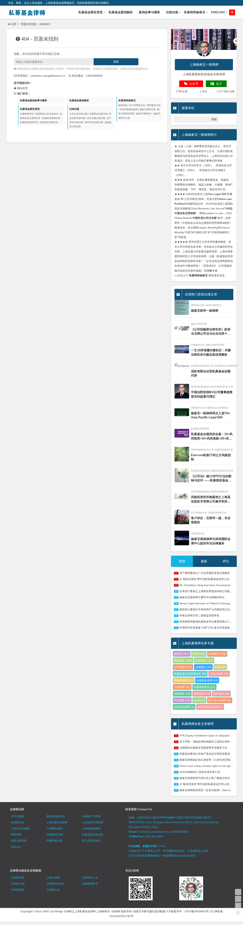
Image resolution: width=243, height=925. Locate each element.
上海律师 (182, 686)
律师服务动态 (154, 105)
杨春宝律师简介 (144, 113)
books (199, 700)
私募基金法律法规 (98, 113)
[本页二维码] (238, 912)
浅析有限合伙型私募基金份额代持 (210, 373)
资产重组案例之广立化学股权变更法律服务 (204, 572)
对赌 (220, 667)
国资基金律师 (184, 706)
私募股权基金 (204, 686)
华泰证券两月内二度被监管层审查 (199, 615)
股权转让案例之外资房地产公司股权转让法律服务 (208, 609)
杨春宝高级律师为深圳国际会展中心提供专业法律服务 (210, 541)
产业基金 (182, 700)
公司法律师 (219, 673)
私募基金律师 (207, 680)
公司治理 (183, 667)
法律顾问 (203, 667)
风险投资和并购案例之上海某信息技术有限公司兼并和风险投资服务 (210, 499)
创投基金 (182, 693)
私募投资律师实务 (51, 118)
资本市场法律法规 (94, 122)
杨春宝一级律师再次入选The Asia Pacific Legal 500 (210, 415)
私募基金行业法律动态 (46, 113)
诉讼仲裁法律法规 (96, 118)
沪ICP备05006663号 (196, 911)
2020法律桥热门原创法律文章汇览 (199, 771)
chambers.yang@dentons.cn (48, 75)
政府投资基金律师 (210, 706)
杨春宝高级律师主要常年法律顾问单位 (202, 597)
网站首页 (22, 88)
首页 (14, 24)
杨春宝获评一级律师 (204, 310)
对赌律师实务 (27, 113)
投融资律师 (183, 680)
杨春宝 (181, 653)
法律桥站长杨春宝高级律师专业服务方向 (203, 747)
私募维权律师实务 (29, 122)
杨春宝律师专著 (147, 109)
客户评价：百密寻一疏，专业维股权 (210, 520)
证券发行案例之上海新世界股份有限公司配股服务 (208, 591)
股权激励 (221, 693)
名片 (219, 83)
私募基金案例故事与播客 (33, 100)
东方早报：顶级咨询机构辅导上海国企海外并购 (207, 741)
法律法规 (74, 109)
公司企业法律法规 (78, 113)
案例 (199, 653)
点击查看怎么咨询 (197, 850)
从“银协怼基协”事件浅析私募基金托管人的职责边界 (209, 579)
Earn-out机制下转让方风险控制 (211, 457)
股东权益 (204, 660)
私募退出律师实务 (49, 122)
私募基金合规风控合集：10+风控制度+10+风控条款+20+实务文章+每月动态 (212, 436)
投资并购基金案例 (129, 109)
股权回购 (202, 693)
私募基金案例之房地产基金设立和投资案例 (204, 753)
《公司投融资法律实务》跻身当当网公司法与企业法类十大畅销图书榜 (210, 332)
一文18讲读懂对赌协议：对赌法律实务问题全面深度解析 (211, 352)
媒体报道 (123, 105)
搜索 (116, 61)
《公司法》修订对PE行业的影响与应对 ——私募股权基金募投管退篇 (211, 479)
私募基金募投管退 (30, 109)
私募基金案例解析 (79, 100)
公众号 (193, 83)
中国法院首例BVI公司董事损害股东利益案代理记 (212, 394)
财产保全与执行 (219, 700)
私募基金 (183, 660)
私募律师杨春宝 (127, 100)
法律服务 (217, 653)
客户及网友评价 (137, 105)
